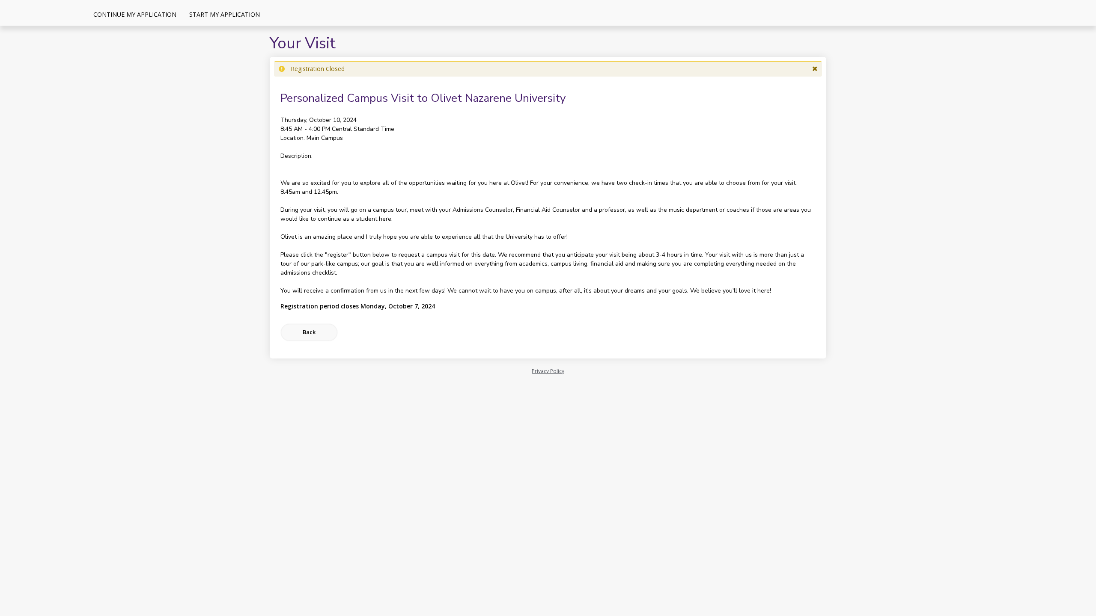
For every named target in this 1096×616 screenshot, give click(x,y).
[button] (815, 69)
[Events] (272, 14)
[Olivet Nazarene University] (42, 13)
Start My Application (224, 14)
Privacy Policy (548, 371)
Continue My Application (134, 14)
